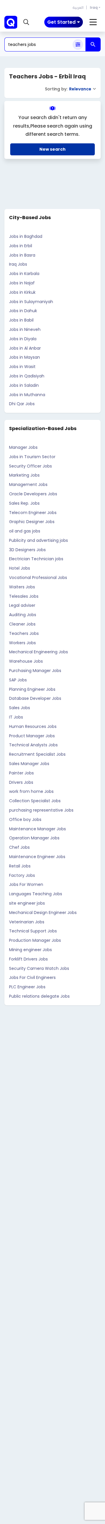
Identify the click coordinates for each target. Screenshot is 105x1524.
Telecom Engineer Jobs (33, 513)
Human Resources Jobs (33, 726)
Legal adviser (22, 605)
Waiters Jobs (22, 587)
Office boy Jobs (25, 819)
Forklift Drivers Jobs (28, 959)
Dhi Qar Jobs (22, 404)
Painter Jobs (21, 773)
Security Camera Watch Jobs (39, 968)
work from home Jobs (31, 791)
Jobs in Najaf (22, 283)
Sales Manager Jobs (29, 764)
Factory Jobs (22, 875)
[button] (26, 22)
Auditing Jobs (22, 615)
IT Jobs (16, 717)
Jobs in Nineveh (25, 329)
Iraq (94, 7)
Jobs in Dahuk (23, 311)
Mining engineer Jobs (30, 950)
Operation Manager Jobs (34, 838)
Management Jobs (28, 484)
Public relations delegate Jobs (39, 996)
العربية (78, 7)
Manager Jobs (23, 447)
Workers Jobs (22, 643)
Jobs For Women (26, 884)
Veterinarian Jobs (26, 922)
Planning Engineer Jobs (32, 689)
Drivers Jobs (21, 782)
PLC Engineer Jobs (27, 987)
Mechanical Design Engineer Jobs (43, 912)
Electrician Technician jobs (36, 559)
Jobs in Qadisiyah (26, 376)
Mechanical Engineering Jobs (38, 652)
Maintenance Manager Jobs (37, 829)
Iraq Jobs (18, 264)
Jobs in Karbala (24, 273)
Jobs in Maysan (24, 357)
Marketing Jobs (24, 475)
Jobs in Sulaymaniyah (31, 302)
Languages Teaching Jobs (35, 894)
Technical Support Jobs (33, 931)
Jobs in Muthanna (27, 395)
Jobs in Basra (22, 255)
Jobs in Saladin (24, 385)
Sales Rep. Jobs (24, 503)
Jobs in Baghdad (25, 236)
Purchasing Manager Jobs (35, 670)
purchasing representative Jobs (41, 810)
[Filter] (78, 44)
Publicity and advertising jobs (38, 540)
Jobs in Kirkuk (22, 292)
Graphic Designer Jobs (32, 522)
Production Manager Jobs (35, 940)
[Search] (93, 44)
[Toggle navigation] (93, 22)
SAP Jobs (18, 680)
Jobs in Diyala (22, 339)
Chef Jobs (19, 847)
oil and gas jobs (24, 531)
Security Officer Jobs (30, 466)
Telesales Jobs (23, 596)
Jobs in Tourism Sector (32, 457)
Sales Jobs (19, 708)
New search (52, 149)
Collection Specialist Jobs (35, 801)
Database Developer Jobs (35, 698)
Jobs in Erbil (20, 246)
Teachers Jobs (24, 633)
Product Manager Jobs (32, 736)
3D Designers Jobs (27, 550)
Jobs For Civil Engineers (32, 977)
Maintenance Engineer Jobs (37, 857)
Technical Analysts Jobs (33, 745)
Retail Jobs (20, 866)
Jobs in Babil (21, 320)
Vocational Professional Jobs (38, 577)
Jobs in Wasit (22, 367)
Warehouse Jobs (26, 661)
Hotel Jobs (19, 568)
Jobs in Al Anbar (25, 348)
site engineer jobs (27, 903)
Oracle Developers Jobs (33, 494)
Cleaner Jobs (22, 624)
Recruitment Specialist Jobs (37, 754)
